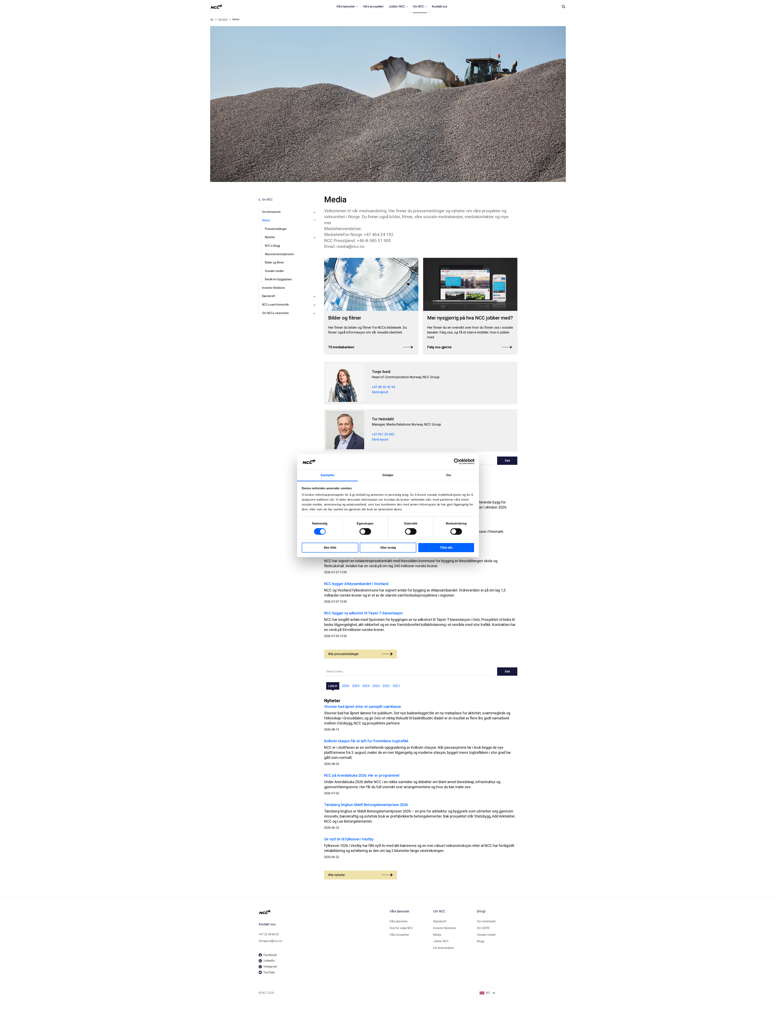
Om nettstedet (486, 921)
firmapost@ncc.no (270, 941)
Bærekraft (268, 296)
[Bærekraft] (314, 296)
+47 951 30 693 (383, 434)
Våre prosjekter (399, 934)
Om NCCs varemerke (275, 313)
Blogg (480, 941)
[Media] (314, 220)
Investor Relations (273, 287)
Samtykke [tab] (327, 475)
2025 (356, 686)
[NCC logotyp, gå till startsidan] (322, 911)
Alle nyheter (336, 875)
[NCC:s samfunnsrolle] (314, 305)
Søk (507, 460)
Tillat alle (446, 547)
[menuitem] (347, 6)
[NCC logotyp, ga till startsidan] (216, 6)
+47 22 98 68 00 (269, 934)
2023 (376, 686)
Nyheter (270, 237)
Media (266, 220)
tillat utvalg (388, 547)
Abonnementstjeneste (279, 254)
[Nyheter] (314, 237)
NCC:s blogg (272, 245)
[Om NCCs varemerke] (314, 313)
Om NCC (223, 19)
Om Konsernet (271, 211)
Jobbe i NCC (441, 941)
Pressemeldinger (276, 228)
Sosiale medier (274, 271)
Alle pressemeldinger (343, 654)
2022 (386, 686)
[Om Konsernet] (314, 212)
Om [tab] (448, 475)
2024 (366, 686)
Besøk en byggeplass (278, 279)
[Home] (211, 19)
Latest (332, 686)
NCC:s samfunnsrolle (275, 304)
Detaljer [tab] (388, 475)
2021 (396, 686)
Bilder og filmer (274, 262)
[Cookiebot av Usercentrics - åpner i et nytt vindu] (456, 462)
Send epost (380, 392)
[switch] (365, 531)
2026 (345, 686)
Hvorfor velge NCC (401, 928)
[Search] (563, 6)
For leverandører (443, 947)
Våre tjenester (399, 921)
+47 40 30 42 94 (383, 387)
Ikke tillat (330, 547)
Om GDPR (483, 928)
